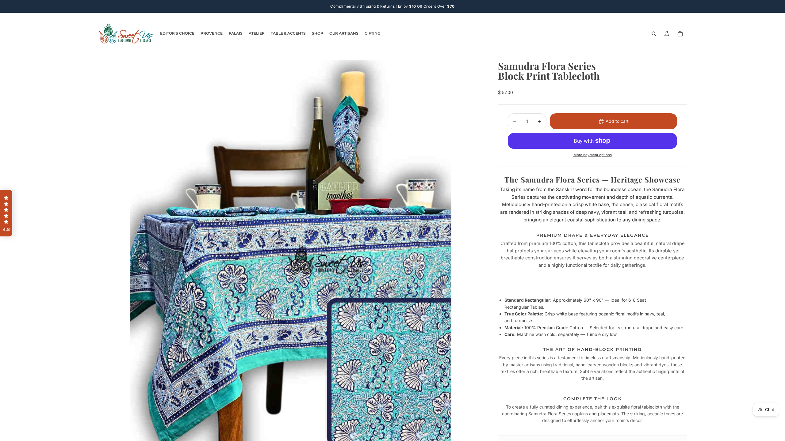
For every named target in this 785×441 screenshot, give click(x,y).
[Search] (654, 33)
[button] (6, 213)
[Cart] (680, 33)
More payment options (592, 155)
